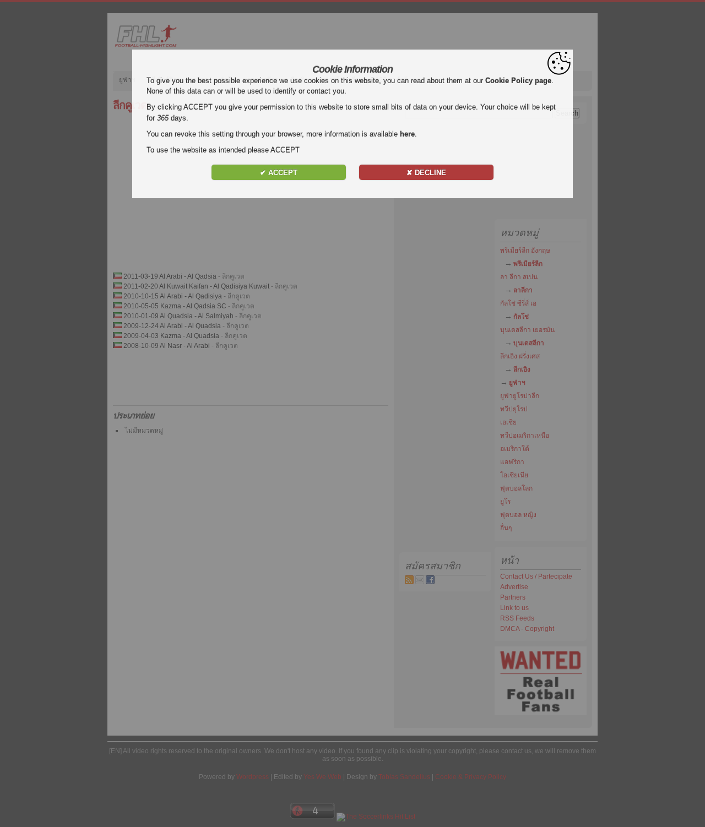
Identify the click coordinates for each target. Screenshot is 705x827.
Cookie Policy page (518, 81)
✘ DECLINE (426, 172)
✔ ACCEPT (278, 172)
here (407, 134)
